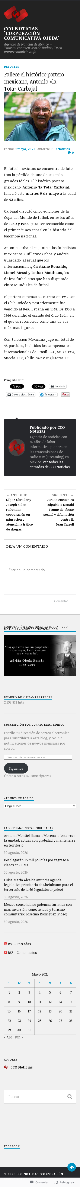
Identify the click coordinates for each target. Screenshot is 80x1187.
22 (9, 1020)
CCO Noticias (60, 149)
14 (70, 1001)
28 (71, 1020)
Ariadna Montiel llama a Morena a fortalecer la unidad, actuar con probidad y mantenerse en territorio (39, 840)
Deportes (11, 66)
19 (50, 1011)
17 (29, 1011)
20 (60, 1011)
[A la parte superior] (71, 1167)
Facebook (12, 1146)
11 (39, 1001)
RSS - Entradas (19, 944)
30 (19, 1029)
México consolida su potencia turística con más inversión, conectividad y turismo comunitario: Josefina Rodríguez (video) (38, 909)
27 (60, 1020)
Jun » (19, 1037)
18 (39, 1011)
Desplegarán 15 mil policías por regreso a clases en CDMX (36, 862)
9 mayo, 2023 (25, 149)
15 (9, 1011)
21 (70, 1011)
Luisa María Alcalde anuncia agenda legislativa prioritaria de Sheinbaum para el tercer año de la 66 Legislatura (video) (38, 885)
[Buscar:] (40, 1096)
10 (29, 1001)
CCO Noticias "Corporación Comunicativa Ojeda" (32, 33)
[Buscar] (69, 1096)
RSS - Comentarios (22, 952)
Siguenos (16, 768)
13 (60, 1001)
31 (29, 1029)
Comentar (61, 601)
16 (19, 1011)
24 (29, 1020)
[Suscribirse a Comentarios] (5, 952)
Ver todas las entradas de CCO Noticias (50, 464)
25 (40, 1020)
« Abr (8, 1037)
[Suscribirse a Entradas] (5, 944)
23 (19, 1020)
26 (50, 1020)
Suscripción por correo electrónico (34, 724)
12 (50, 1001)
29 (9, 1029)
